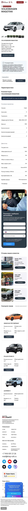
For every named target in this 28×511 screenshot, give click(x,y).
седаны (4, 449)
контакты (13, 437)
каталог (4, 432)
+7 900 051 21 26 (9, 453)
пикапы (4, 443)
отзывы (13, 432)
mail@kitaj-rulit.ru (9, 456)
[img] (25, 2)
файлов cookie (8, 500)
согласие (18, 240)
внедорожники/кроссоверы (15, 449)
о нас (3, 429)
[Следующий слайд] (24, 27)
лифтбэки (13, 446)
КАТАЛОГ (21, 2)
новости (4, 434)
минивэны (5, 446)
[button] (9, 2)
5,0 (5, 476)
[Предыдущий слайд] (3, 27)
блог (3, 437)
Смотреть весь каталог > (21, 306)
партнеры (14, 434)
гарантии (13, 429)
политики (16, 239)
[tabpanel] (14, 123)
